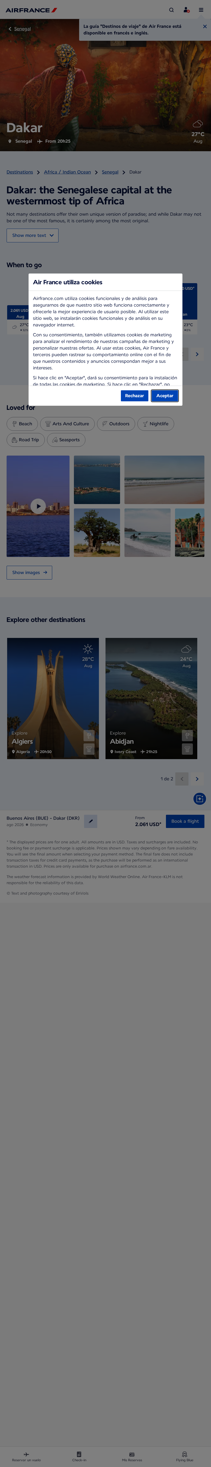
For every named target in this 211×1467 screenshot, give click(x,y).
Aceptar (164, 395)
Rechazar (134, 395)
